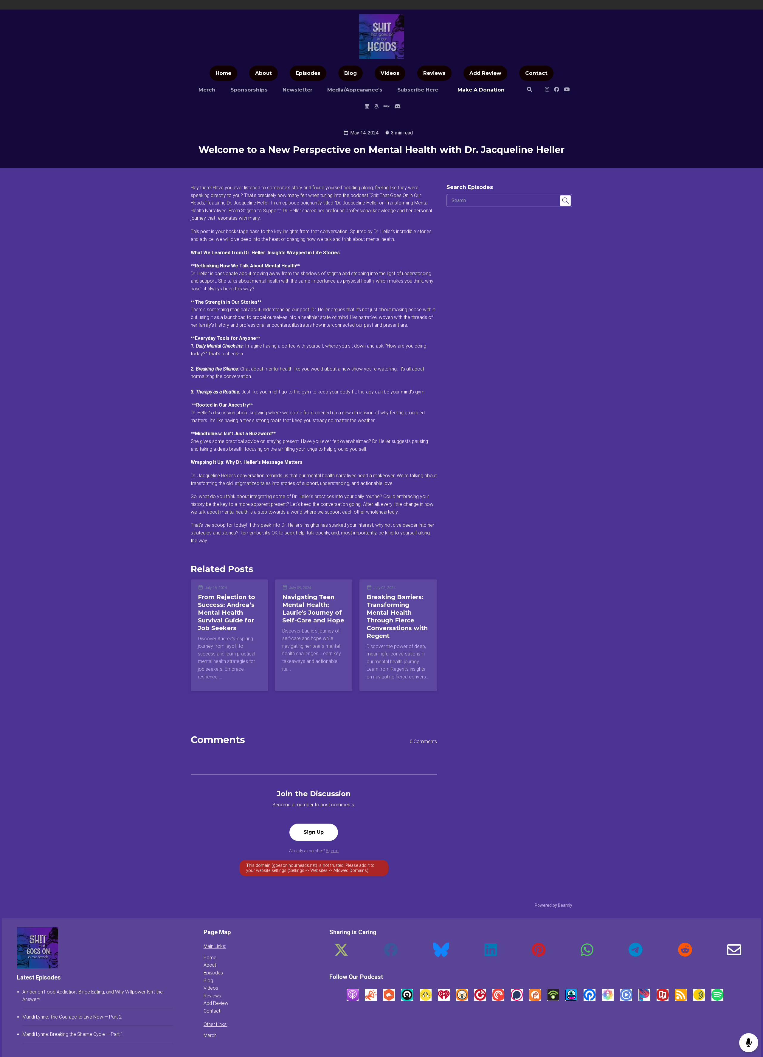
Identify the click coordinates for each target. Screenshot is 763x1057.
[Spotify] (717, 999)
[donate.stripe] (386, 107)
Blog (350, 73)
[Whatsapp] (587, 954)
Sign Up (314, 832)
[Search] (529, 90)
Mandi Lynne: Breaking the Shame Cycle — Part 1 (72, 1034)
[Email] (734, 954)
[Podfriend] (571, 999)
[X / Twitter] (341, 954)
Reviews (434, 73)
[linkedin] (367, 107)
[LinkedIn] (490, 954)
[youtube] (567, 90)
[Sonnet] (699, 999)
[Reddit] (685, 954)
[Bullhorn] (371, 999)
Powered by (553, 905)
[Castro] (407, 999)
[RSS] (681, 999)
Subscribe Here (417, 90)
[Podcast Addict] (535, 999)
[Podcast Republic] (626, 999)
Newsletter (297, 90)
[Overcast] (462, 999)
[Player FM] (480, 999)
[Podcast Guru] (608, 999)
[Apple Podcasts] (353, 999)
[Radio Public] (663, 999)
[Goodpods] (426, 999)
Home (223, 73)
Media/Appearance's (354, 90)
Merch (206, 90)
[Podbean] (553, 999)
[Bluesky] (441, 954)
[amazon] (376, 107)
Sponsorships (249, 90)
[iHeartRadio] (444, 999)
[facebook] (557, 90)
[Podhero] (589, 999)
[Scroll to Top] (749, 1019)
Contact (536, 73)
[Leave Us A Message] (749, 1043)
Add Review (485, 73)
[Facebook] (391, 954)
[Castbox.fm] (389, 999)
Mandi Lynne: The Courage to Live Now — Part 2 (72, 1017)
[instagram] (547, 90)
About (263, 73)
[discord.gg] (396, 107)
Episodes (308, 73)
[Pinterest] (539, 954)
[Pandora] (644, 999)
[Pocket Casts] (498, 999)
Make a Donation (481, 90)
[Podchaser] (517, 999)
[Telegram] (636, 954)
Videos (390, 73)
